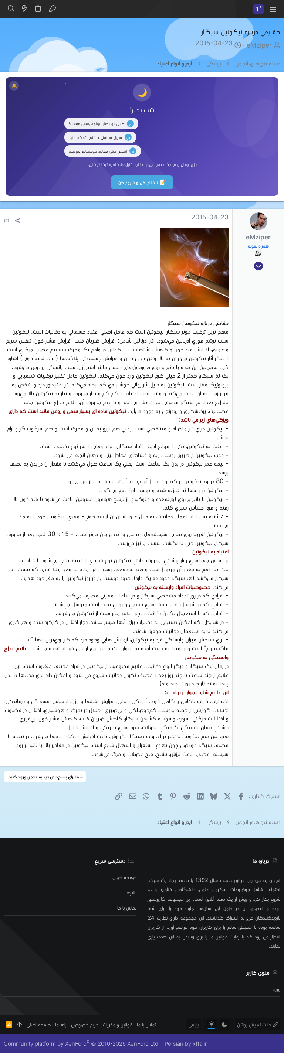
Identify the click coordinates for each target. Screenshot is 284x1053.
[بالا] (19, 1024)
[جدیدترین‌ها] (24, 9)
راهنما (61, 1024)
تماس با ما (126, 907)
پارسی (194, 1024)
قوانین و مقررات (117, 1024)
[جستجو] (11, 9)
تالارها (131, 892)
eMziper (259, 45)
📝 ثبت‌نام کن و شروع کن (142, 182)
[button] (273, 9)
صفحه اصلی (124, 876)
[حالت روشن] (211, 1024)
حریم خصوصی (84, 1024)
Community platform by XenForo (82, 1043)
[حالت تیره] (224, 1024)
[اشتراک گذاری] (17, 220)
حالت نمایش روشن (255, 1024)
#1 (7, 220)
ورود (276, 988)
